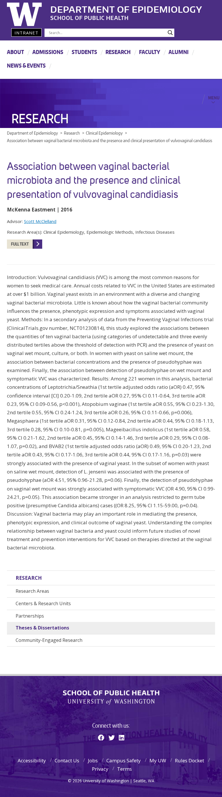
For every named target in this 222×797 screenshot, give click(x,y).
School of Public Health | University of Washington (111, 697)
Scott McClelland (40, 221)
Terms (124, 769)
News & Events (26, 65)
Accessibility (32, 760)
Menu (213, 97)
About (15, 51)
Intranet (26, 33)
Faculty (149, 51)
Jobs (93, 760)
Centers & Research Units (43, 603)
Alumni (178, 51)
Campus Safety (123, 760)
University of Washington (30, 13)
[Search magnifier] (170, 33)
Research (118, 51)
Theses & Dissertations (42, 628)
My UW (157, 760)
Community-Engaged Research (49, 640)
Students (84, 51)
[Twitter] (111, 737)
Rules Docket (189, 760)
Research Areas (32, 591)
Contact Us (67, 760)
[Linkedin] (121, 737)
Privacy (100, 769)
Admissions (47, 51)
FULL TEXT (20, 243)
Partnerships (30, 616)
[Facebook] (101, 737)
